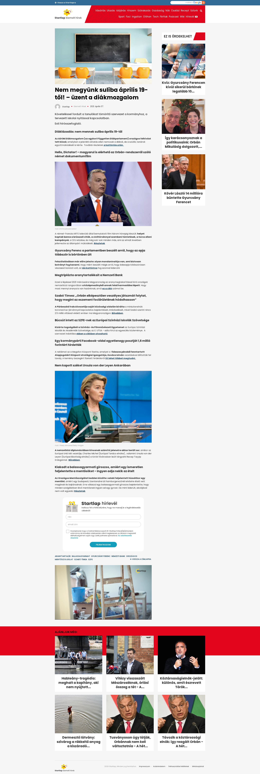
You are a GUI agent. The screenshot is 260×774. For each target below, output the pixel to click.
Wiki (182, 16)
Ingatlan (137, 16)
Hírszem (131, 10)
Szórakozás (144, 10)
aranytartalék (63, 556)
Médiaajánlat (198, 766)
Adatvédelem (159, 766)
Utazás (111, 10)
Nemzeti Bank (118, 556)
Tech (156, 16)
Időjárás (121, 10)
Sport (121, 16)
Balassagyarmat (81, 556)
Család (175, 10)
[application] (103, 592)
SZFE (90, 559)
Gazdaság (158, 10)
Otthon (147, 16)
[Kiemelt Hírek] (70, 14)
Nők (167, 10)
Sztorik (194, 10)
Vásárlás (100, 10)
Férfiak (164, 16)
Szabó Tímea (80, 559)
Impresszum (144, 766)
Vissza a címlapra (141, 559)
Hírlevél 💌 (192, 16)
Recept (185, 10)
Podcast (174, 16)
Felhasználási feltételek (178, 766)
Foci (128, 16)
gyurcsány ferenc (100, 556)
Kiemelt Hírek (80, 106)
